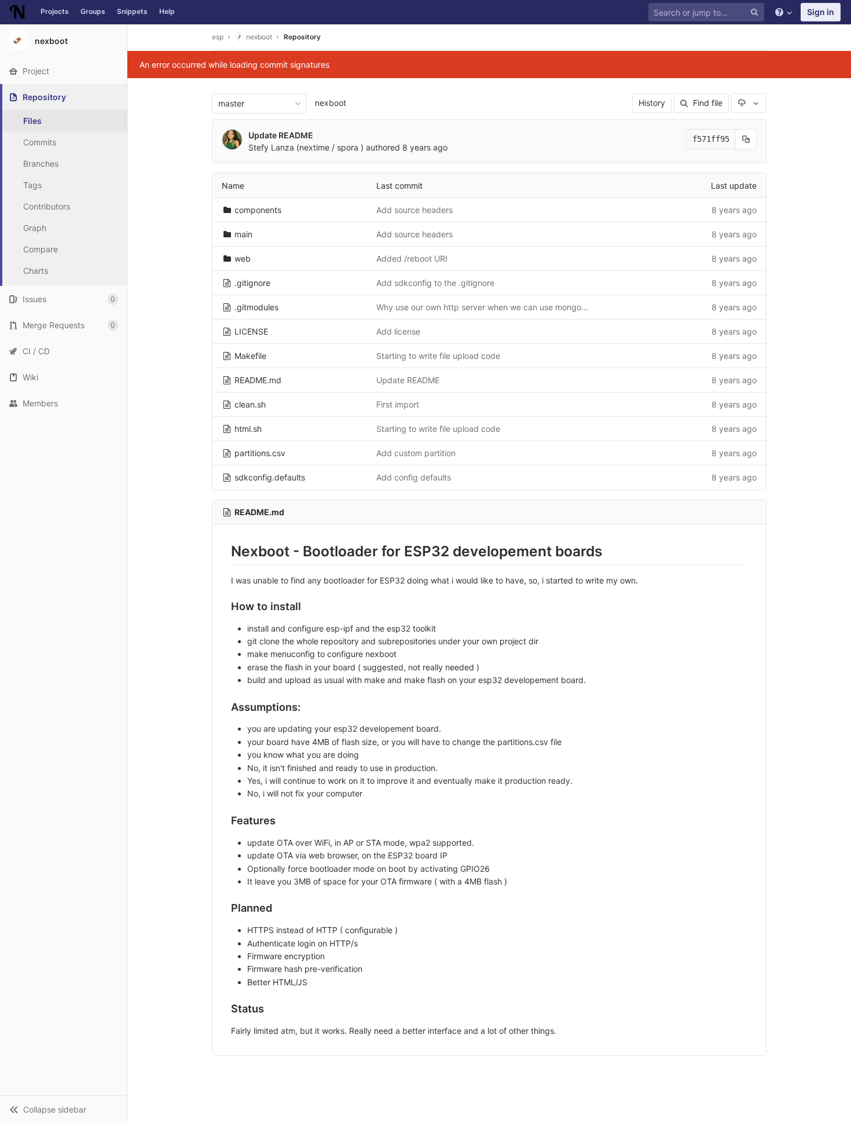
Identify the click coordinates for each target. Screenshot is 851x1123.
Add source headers (414, 210)
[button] (63, 1109)
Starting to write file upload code (438, 356)
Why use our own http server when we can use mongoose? (487, 307)
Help (167, 11)
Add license (398, 331)
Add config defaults (413, 477)
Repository (302, 36)
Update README (280, 135)
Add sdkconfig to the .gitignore (435, 283)
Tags (32, 185)
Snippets (132, 11)
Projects (55, 11)
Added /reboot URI (411, 258)
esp (217, 36)
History (652, 103)
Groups (92, 11)
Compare (40, 249)
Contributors (46, 206)
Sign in (820, 12)
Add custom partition (416, 453)
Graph (34, 228)
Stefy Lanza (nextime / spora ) (306, 147)
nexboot (330, 103)
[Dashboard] (17, 12)
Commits (39, 142)
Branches (40, 163)
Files (32, 121)
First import (397, 404)
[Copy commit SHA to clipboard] (746, 139)
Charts (35, 271)
